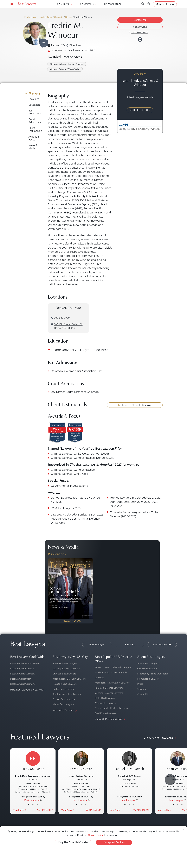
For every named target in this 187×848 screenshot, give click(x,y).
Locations (33, 99)
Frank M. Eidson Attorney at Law (33, 776)
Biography (34, 93)
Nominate (129, 644)
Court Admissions (34, 121)
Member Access (162, 644)
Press (140, 683)
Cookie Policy (95, 835)
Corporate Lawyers (105, 703)
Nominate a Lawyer (148, 678)
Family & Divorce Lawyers (109, 687)
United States (46, 17)
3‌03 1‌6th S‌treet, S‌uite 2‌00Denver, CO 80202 (68, 326)
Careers (141, 689)
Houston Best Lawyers (65, 683)
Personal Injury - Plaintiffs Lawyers (113, 667)
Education (34, 104)
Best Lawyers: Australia (22, 673)
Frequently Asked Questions (152, 673)
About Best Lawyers (148, 663)
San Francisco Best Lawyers (67, 694)
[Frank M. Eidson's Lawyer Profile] (33, 762)
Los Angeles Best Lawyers (66, 668)
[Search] (142, 4)
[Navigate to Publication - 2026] (70, 590)
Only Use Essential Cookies (73, 842)
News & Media (32, 147)
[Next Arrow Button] (170, 779)
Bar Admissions (34, 112)
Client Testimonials (35, 129)
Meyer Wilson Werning (81, 776)
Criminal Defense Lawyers (109, 693)
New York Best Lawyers (65, 663)
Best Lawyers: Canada (22, 668)
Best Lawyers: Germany (22, 683)
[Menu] (11, 4)
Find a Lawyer (31, 17)
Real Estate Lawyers (105, 713)
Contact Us (143, 694)
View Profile (18, 810)
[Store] (148, 4)
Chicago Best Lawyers (64, 673)
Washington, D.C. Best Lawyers (69, 678)
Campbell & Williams (129, 776)
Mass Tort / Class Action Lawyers (112, 682)
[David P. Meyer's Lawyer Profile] (81, 762)
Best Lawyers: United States (24, 663)
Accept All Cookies (114, 842)
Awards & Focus (33, 138)
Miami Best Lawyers (63, 704)
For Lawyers (86, 4)
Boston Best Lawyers (64, 699)
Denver (68, 17)
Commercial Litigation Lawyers (111, 708)
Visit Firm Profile (140, 110)
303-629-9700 (62, 317)
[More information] (40, 800)
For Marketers (112, 4)
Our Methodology (147, 668)
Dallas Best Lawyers (63, 689)
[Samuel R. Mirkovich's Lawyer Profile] (129, 762)
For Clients (62, 4)
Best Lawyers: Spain (20, 678)
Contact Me (140, 19)
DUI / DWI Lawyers (105, 698)
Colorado (58, 17)
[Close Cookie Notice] (183, 829)
